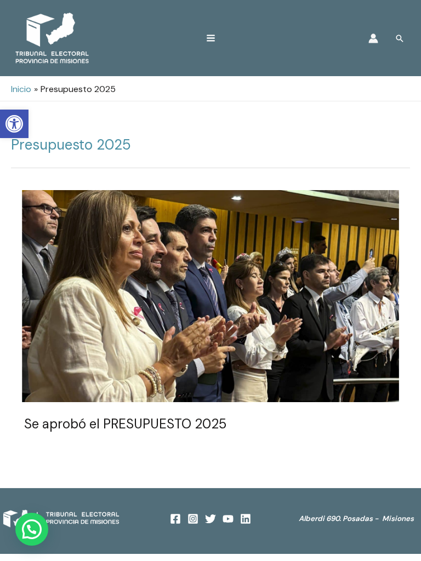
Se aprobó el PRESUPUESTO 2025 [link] (125, 423)
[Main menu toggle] (211, 38)
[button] (31, 529)
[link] (14, 124)
